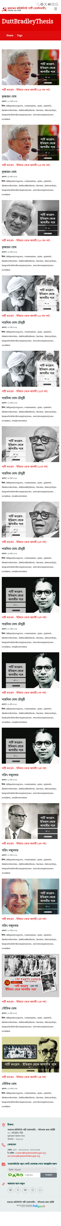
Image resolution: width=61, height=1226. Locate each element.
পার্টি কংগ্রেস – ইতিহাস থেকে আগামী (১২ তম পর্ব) (26, 316)
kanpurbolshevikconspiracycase (16, 114)
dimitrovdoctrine (9, 110)
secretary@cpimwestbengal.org (24, 1156)
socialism (6, 119)
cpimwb (47, 105)
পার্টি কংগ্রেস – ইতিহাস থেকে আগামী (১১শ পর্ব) (25, 391)
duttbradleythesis (27, 110)
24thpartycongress (14, 105)
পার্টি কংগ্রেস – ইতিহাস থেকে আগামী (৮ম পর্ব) (24, 617)
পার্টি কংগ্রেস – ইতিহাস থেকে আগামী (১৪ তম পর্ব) (26, 165)
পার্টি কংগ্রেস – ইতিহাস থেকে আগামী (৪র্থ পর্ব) (24, 919)
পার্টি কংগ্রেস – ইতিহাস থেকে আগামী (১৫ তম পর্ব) (26, 90)
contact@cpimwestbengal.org (31, 1153)
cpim (39, 105)
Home (10, 35)
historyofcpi (50, 110)
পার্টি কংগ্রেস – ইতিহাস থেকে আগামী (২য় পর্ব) (24, 1077)
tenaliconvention (19, 420)
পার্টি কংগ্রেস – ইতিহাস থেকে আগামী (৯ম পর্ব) (24, 542)
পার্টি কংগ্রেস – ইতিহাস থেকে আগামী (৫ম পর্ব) (24, 844)
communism (30, 105)
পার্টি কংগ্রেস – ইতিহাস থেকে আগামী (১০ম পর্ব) (25, 467)
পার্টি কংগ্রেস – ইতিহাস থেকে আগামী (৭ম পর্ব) (24, 693)
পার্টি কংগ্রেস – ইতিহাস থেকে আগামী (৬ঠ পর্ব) (24, 768)
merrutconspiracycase (43, 114)
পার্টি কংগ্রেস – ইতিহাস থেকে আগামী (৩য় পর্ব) (24, 1002)
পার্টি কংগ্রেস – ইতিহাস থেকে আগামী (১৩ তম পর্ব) (26, 241)
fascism (39, 110)
